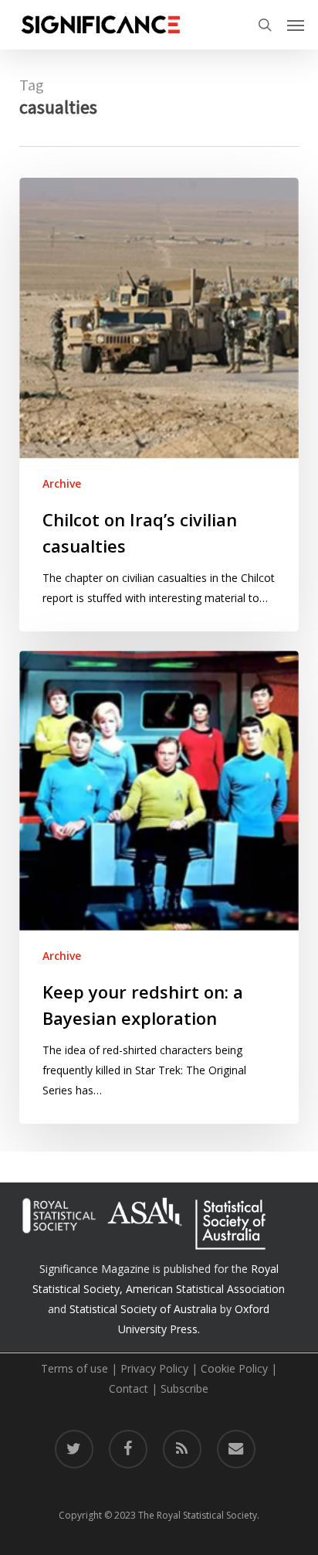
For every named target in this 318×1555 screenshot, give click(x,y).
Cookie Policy (234, 1368)
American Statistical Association (205, 1288)
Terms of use (74, 1368)
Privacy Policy (154, 1368)
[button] (295, 24)
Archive (61, 483)
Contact (128, 1388)
